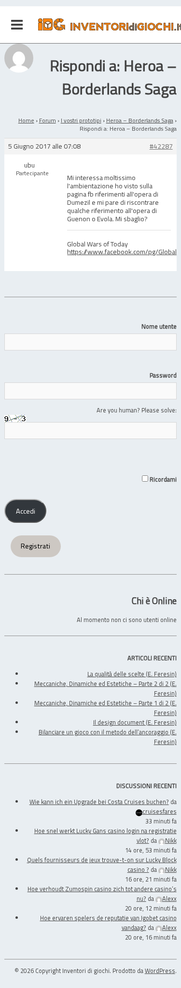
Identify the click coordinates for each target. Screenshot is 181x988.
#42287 (161, 146)
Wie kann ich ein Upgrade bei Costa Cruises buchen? (99, 801)
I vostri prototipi (81, 120)
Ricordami (162, 479)
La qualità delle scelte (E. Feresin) (132, 674)
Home (26, 120)
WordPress (160, 970)
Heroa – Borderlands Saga (139, 120)
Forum (47, 120)
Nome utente (158, 326)
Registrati (35, 546)
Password (163, 375)
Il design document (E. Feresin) (135, 722)
